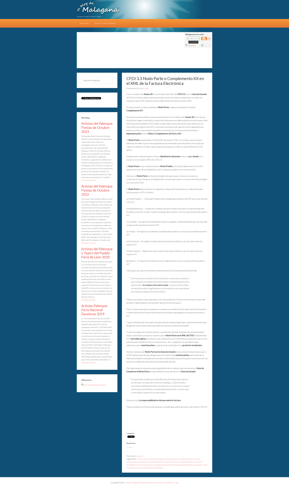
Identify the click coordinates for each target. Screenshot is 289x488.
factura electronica (173, 465)
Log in (176, 482)
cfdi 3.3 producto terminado (153, 459)
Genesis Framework (155, 482)
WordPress (168, 482)
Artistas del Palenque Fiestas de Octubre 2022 (97, 190)
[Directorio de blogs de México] (93, 385)
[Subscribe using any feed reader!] (190, 45)
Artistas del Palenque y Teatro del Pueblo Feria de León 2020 (97, 253)
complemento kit (171, 459)
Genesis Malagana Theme (135, 482)
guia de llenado (186, 465)
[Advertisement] (121, 51)
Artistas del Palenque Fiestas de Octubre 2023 (97, 127)
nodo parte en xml (136, 468)
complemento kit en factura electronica (163, 462)
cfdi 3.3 (139, 459)
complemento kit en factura (137, 462)
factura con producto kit (156, 465)
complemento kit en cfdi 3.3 (189, 459)
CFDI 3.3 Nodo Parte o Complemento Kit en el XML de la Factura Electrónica (165, 81)
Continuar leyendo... (88, 180)
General (139, 456)
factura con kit (140, 465)
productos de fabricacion (153, 468)
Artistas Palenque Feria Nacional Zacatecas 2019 (94, 310)
